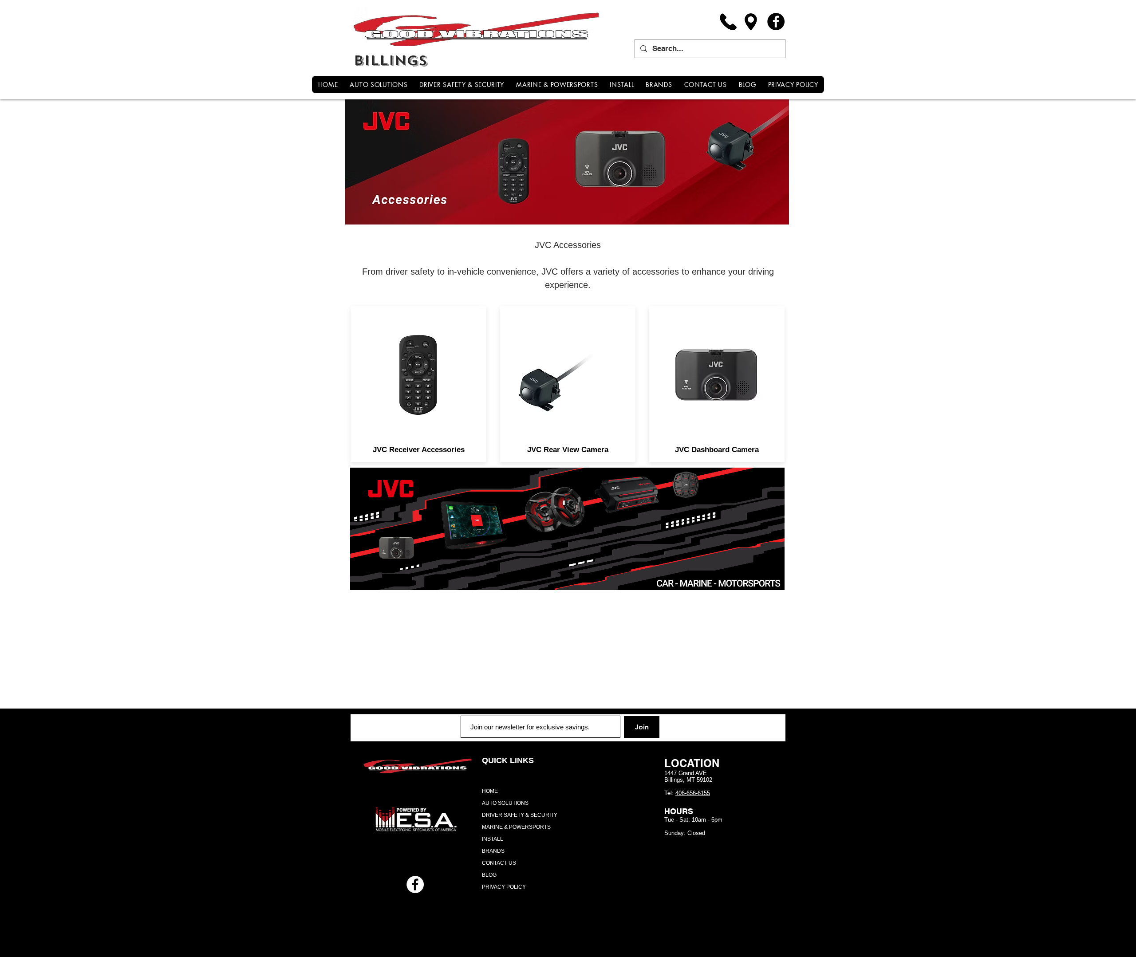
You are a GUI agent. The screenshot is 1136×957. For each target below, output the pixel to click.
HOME (490, 791)
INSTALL (492, 839)
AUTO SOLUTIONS (505, 803)
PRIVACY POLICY (504, 887)
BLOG (489, 875)
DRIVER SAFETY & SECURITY (519, 815)
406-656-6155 (692, 793)
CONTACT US (499, 863)
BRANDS (493, 851)
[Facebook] (776, 21)
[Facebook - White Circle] (415, 884)
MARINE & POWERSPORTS (516, 827)
